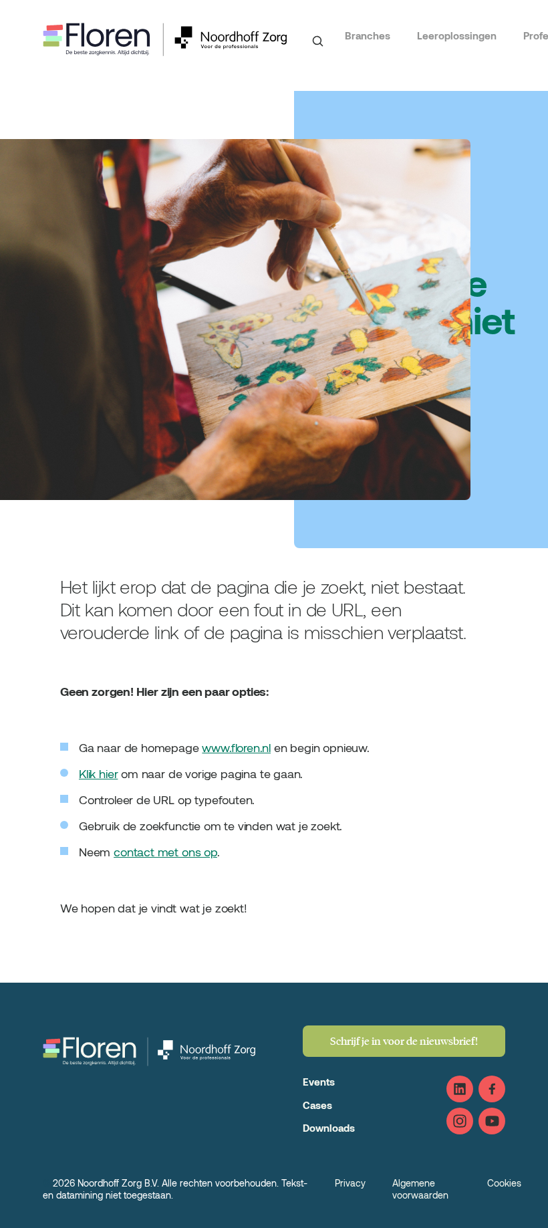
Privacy (350, 1183)
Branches (367, 35)
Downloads (329, 1128)
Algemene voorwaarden (420, 1189)
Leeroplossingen (457, 35)
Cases (317, 1105)
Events (319, 1082)
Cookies (504, 1183)
